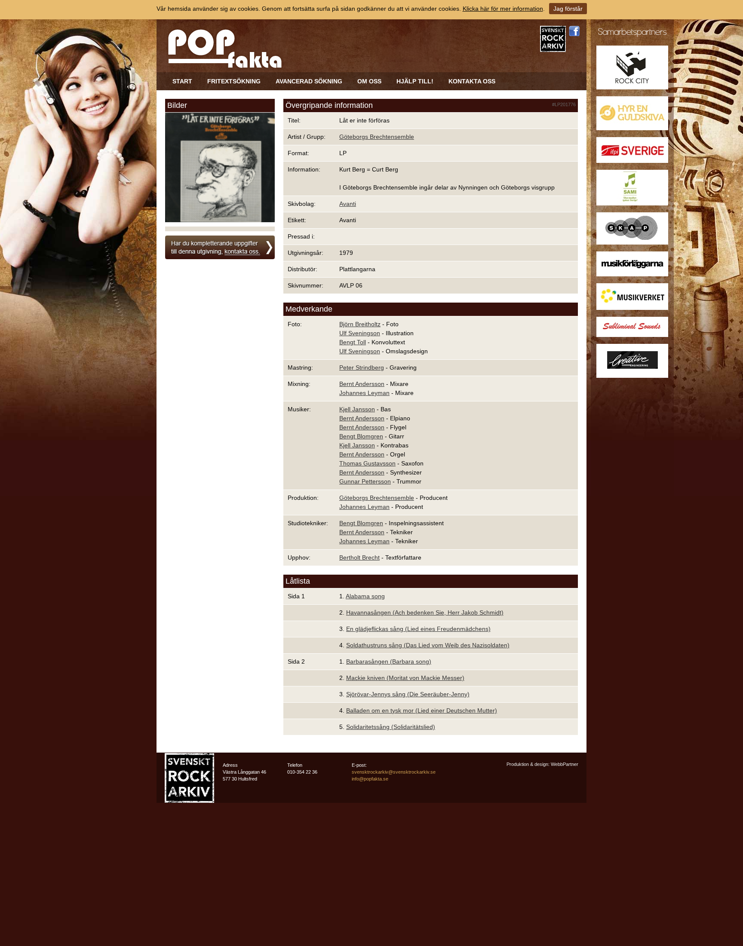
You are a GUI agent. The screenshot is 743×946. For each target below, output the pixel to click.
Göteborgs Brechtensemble (376, 136)
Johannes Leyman (364, 392)
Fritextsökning (234, 81)
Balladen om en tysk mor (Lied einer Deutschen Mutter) (421, 710)
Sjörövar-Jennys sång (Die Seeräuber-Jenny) (408, 694)
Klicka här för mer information (503, 8)
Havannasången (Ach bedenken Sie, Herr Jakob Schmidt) (425, 612)
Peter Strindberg (361, 367)
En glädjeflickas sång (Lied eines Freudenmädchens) (418, 628)
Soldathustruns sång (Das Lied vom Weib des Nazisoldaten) (428, 645)
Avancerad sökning (309, 81)
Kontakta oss (471, 81)
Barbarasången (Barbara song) (388, 661)
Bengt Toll (352, 342)
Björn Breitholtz (360, 324)
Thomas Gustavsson (367, 463)
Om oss (369, 81)
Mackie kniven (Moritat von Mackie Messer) (405, 677)
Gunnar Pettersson (365, 481)
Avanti (347, 203)
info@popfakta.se (370, 778)
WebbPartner (564, 764)
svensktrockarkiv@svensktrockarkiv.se (394, 772)
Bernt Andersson (361, 383)
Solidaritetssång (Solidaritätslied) (390, 726)
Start (182, 81)
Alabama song (365, 596)
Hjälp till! (414, 81)
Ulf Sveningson (359, 333)
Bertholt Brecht (359, 557)
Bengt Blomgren (361, 436)
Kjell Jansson (357, 409)
